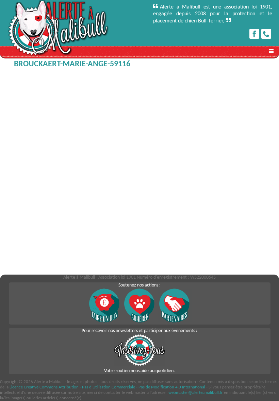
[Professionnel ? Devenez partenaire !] (175, 321)
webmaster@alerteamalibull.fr (195, 392)
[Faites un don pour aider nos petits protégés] (104, 321)
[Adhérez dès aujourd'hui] (139, 321)
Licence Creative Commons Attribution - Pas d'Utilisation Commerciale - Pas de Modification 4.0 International (107, 387)
